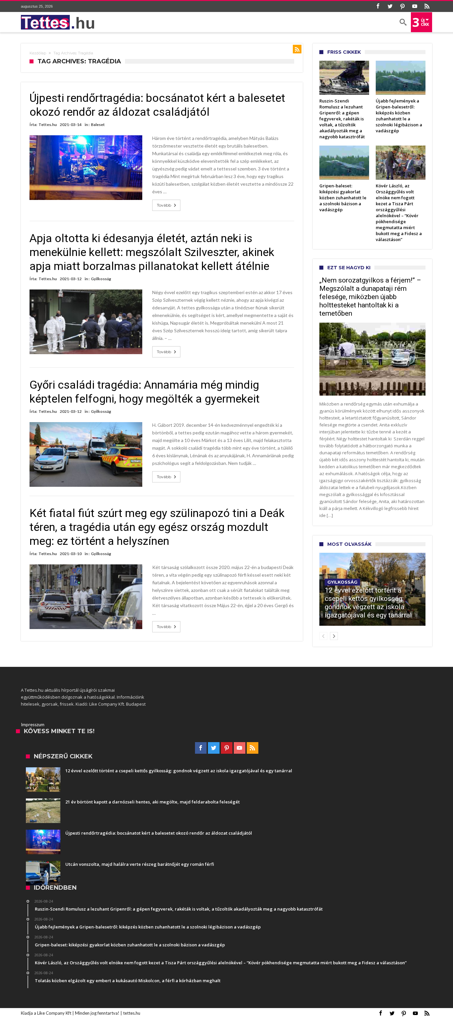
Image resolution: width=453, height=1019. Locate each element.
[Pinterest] (402, 6)
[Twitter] (390, 6)
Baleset (98, 124)
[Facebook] (377, 6)
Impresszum (32, 724)
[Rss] (426, 6)
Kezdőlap (38, 53)
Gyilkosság (101, 278)
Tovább (164, 205)
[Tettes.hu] (59, 22)
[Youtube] (414, 6)
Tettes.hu (47, 124)
